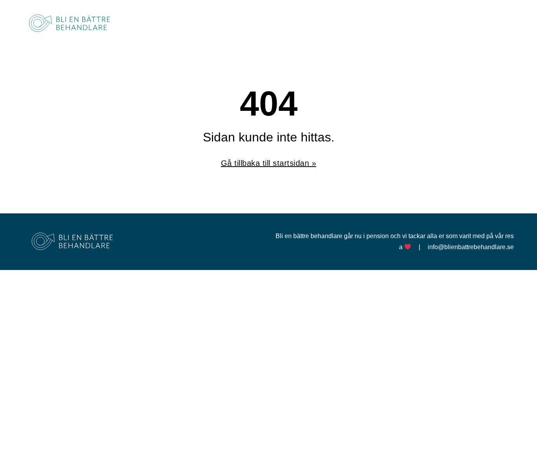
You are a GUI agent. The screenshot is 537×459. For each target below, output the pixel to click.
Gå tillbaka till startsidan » (268, 163)
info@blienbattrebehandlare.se (471, 247)
